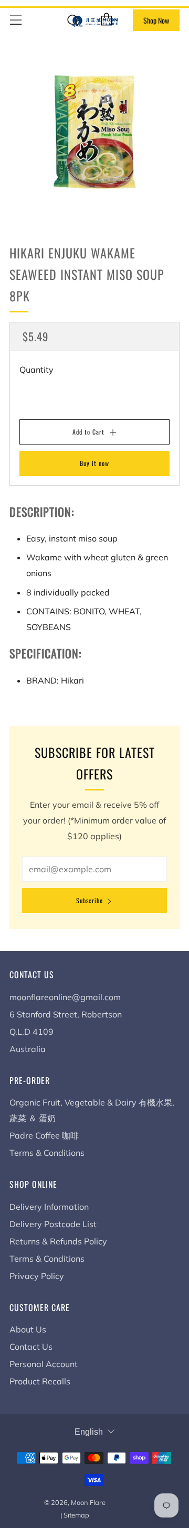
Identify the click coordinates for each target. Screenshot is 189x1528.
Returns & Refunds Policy (58, 1241)
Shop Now (156, 20)
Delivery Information (49, 1206)
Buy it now (94, 463)
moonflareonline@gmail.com (65, 997)
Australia (27, 1049)
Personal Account (43, 1364)
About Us (27, 1329)
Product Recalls (39, 1381)
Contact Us (30, 1346)
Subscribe (89, 900)
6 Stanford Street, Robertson (65, 1014)
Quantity (36, 369)
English (89, 1431)
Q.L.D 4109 (31, 1031)
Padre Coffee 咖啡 (44, 1135)
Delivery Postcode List (53, 1224)
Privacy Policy (36, 1276)
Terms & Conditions (47, 1152)
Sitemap (76, 1515)
